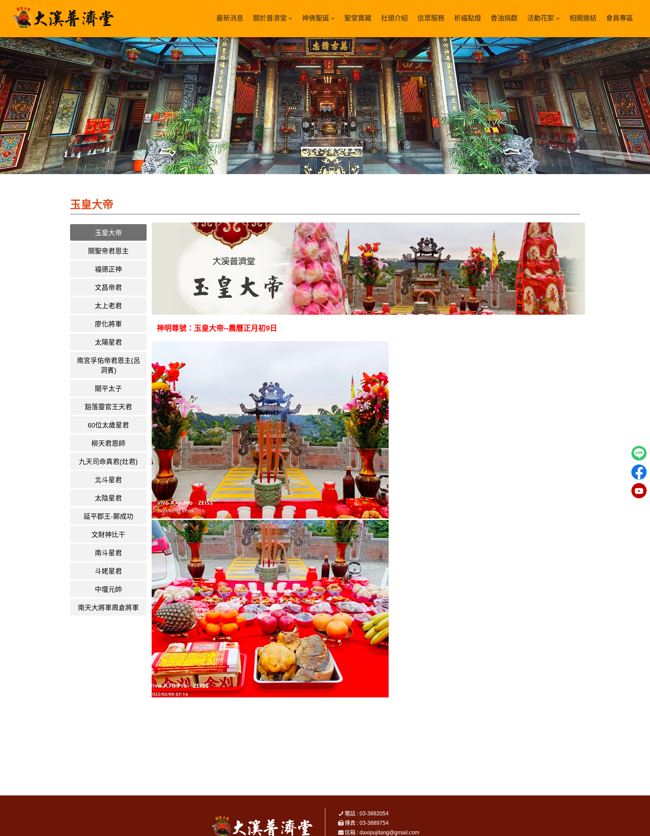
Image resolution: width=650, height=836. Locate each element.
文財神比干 (108, 535)
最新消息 (229, 18)
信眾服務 (431, 18)
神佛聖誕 (315, 18)
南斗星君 (108, 553)
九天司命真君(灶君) (108, 461)
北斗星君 (108, 480)
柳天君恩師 (108, 443)
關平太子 (108, 388)
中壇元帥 (108, 589)
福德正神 (108, 269)
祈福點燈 (467, 18)
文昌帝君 (108, 287)
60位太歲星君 (108, 425)
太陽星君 (108, 342)
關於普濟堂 (270, 18)
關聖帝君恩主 (108, 251)
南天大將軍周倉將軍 (108, 608)
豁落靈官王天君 (108, 407)
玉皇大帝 (108, 233)
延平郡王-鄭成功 (108, 516)
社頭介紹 (394, 18)
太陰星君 (108, 498)
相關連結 (583, 18)
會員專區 (619, 18)
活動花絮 (540, 18)
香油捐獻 (504, 18)
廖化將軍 (108, 324)
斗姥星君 (108, 571)
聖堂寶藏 (357, 18)
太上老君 (108, 306)
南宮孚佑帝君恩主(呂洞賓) (108, 365)
